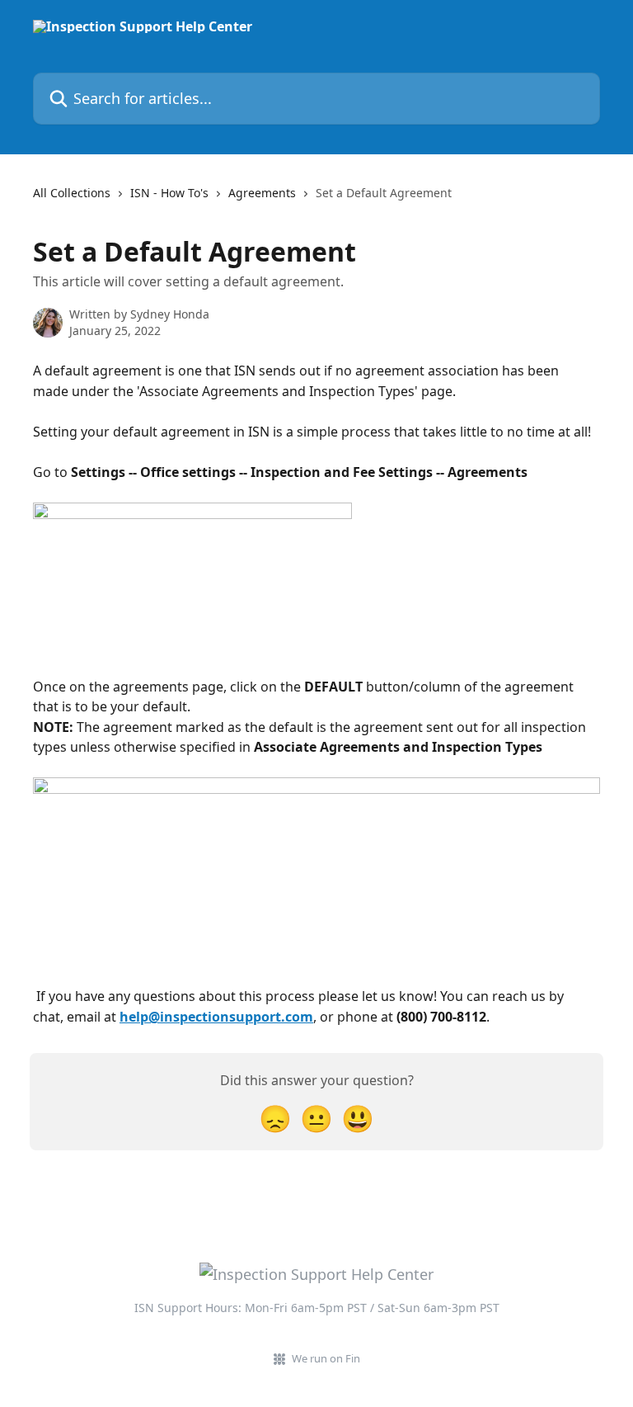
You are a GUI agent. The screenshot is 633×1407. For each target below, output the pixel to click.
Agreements (262, 193)
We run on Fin (326, 1358)
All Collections (71, 193)
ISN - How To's (169, 193)
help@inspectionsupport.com (216, 1017)
